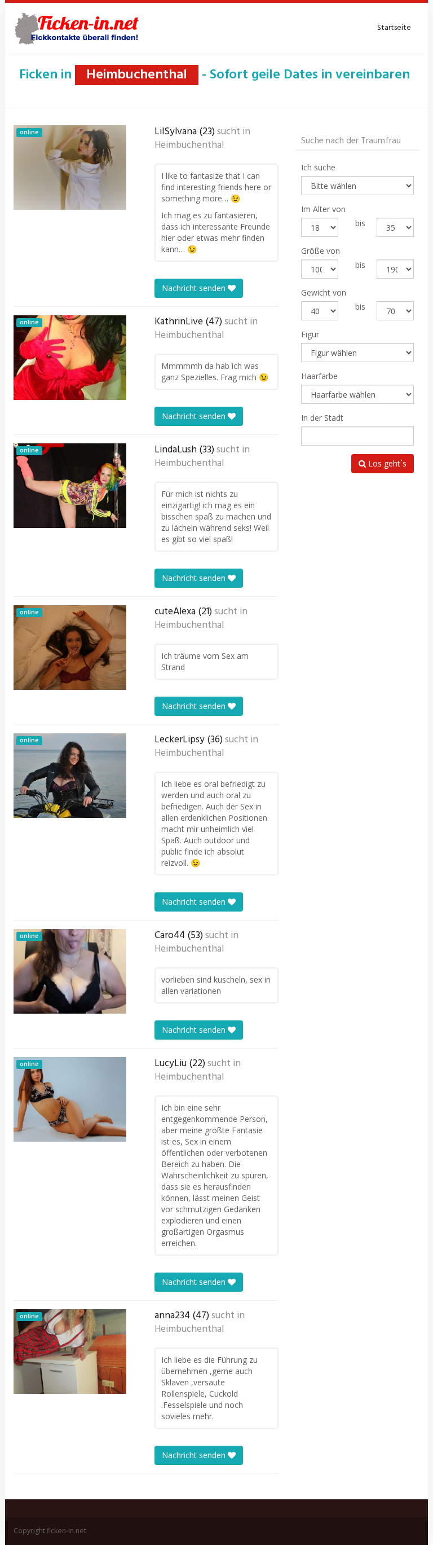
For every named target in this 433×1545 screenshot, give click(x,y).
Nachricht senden (195, 288)
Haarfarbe (319, 376)
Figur (310, 334)
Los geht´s (386, 463)
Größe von (320, 250)
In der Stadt (322, 417)
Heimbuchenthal (189, 145)
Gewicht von (323, 292)
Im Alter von (323, 209)
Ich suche (318, 167)
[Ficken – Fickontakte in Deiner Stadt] (78, 28)
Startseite (394, 27)
